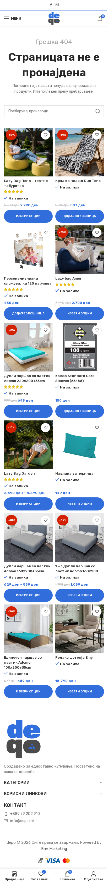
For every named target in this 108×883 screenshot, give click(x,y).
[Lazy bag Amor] (79, 249)
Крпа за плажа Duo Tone (78, 181)
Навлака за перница (74, 473)
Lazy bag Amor (68, 278)
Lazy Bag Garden (19, 473)
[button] (79, 216)
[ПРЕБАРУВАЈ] (98, 111)
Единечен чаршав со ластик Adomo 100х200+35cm (23, 662)
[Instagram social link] (57, 5)
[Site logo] (54, 18)
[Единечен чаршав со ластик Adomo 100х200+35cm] (28, 628)
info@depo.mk (22, 821)
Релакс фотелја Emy (74, 657)
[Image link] (23, 738)
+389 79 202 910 (25, 814)
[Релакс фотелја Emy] (79, 628)
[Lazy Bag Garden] (28, 444)
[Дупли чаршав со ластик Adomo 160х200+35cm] (28, 537)
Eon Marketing (54, 848)
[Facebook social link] (51, 5)
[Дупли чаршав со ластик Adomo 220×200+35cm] (28, 347)
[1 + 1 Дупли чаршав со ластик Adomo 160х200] (79, 537)
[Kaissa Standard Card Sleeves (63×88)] (79, 347)
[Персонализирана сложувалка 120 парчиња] (28, 249)
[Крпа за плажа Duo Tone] (79, 152)
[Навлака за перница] (79, 444)
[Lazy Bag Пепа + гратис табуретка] (28, 152)
